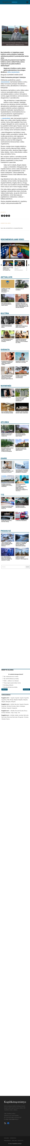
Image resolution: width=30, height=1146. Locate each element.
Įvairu (4, 458)
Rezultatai (26, 689)
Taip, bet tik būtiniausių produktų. (11, 678)
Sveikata (5, 350)
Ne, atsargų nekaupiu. (8, 685)
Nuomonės (6, 386)
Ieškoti (27, 566)
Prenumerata (7, 1140)
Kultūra (5, 313)
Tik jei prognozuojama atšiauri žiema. (12, 683)
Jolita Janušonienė (13, 72)
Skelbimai (6, 1138)
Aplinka (5, 422)
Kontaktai (20, 1140)
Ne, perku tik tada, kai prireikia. (10, 687)
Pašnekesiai (13, 1138)
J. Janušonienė (5, 118)
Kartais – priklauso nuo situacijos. (11, 680)
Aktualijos (6, 277)
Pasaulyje (6, 531)
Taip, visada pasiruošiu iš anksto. (11, 676)
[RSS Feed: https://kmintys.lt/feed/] (5, 1123)
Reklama (14, 1140)
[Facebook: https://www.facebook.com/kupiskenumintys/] (8, 1123)
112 (2, 495)
